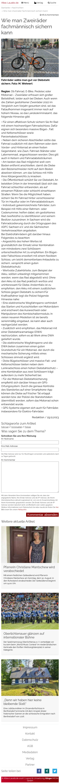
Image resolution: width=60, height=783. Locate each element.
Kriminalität (16, 427)
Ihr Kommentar (8, 460)
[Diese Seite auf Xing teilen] (47, 771)
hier (57, 507)
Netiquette (22, 510)
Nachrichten (18, 8)
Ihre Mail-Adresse (9, 446)
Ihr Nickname (7, 439)
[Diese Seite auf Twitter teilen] (54, 771)
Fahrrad (4, 427)
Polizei (28, 427)
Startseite (5, 8)
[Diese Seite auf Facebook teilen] (39, 771)
